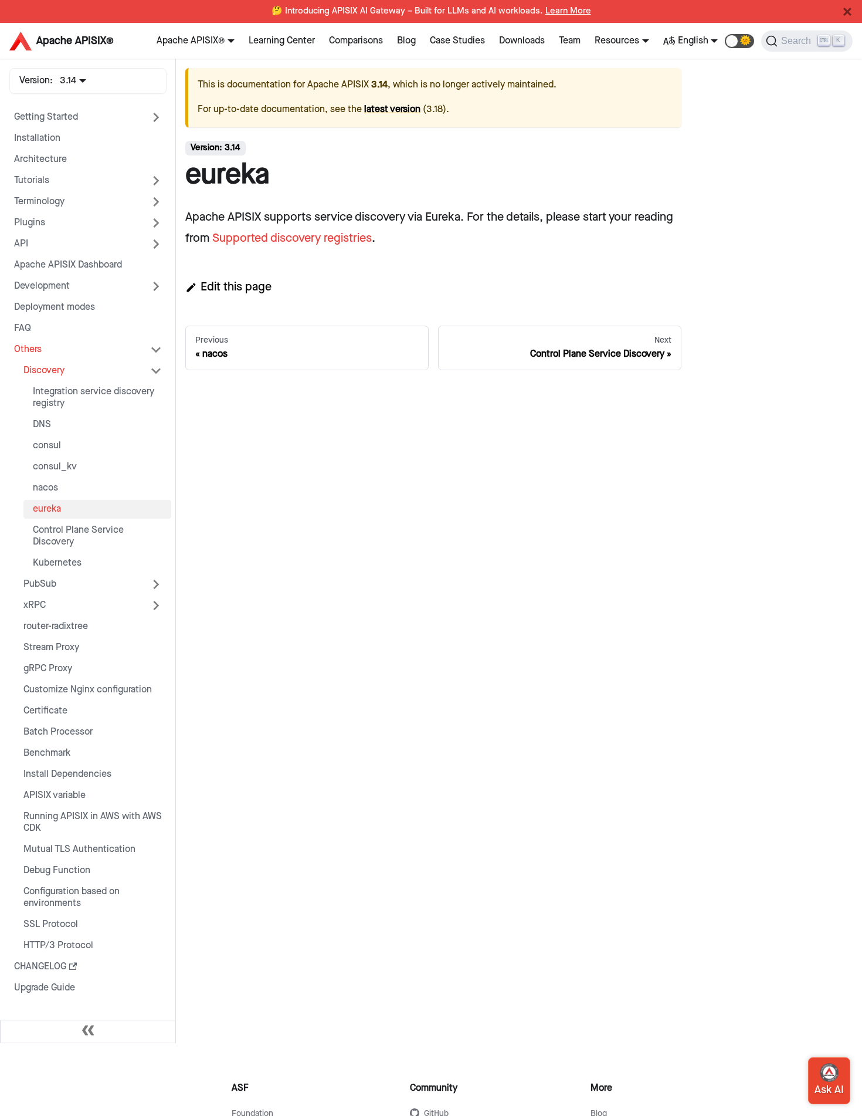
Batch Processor (58, 732)
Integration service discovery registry (93, 397)
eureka (47, 509)
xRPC (34, 605)
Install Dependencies (67, 774)
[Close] (847, 11)
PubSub (39, 584)
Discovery (44, 370)
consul (47, 445)
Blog (406, 40)
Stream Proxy (51, 647)
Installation (37, 138)
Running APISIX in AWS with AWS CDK (92, 822)
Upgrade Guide (44, 987)
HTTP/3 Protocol (58, 945)
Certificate (45, 710)
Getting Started (46, 117)
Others (28, 349)
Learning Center (282, 40)
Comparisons (356, 40)
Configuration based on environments (71, 897)
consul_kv (55, 466)
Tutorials (31, 180)
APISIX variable (54, 795)
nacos (45, 487)
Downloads (522, 40)
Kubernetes (57, 563)
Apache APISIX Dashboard (68, 264)
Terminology (39, 201)
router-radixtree (55, 626)
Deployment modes (54, 307)
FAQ (22, 328)
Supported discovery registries (292, 238)
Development (42, 286)
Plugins (29, 222)
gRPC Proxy (47, 668)
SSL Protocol (50, 924)
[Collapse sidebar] (88, 1031)
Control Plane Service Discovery (78, 536)
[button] (739, 41)
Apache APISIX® (191, 40)
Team (570, 40)
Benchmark (46, 753)
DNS (42, 424)
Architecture (40, 159)
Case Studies (457, 40)
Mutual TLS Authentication (79, 849)
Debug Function (56, 870)
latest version (392, 109)
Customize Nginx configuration (87, 689)
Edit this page (236, 287)
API (21, 243)
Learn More (568, 11)
